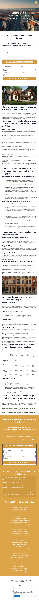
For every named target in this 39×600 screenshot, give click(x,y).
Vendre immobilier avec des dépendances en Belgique (19, 559)
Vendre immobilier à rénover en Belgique (19, 509)
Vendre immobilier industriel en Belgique (19, 544)
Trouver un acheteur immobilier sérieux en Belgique (19, 561)
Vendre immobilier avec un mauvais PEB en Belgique (19, 511)
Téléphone (5, 70)
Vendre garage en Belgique (19, 564)
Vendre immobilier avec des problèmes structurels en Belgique (19, 524)
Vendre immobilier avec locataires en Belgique (19, 531)
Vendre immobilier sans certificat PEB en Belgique (19, 533)
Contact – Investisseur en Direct (12, 580)
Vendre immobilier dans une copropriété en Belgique (19, 555)
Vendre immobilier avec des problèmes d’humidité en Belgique (19, 520)
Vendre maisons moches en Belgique (19, 566)
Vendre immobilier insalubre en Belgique (19, 513)
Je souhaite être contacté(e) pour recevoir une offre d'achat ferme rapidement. (16, 75)
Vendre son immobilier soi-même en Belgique (19, 572)
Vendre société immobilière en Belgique (19, 537)
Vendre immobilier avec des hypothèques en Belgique (19, 557)
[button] (37, 587)
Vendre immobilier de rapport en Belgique (19, 551)
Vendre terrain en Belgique (19, 546)
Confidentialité (5, 74)
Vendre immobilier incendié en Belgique (19, 562)
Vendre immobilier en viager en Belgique (19, 553)
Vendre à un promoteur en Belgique (19, 540)
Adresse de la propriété (7, 66)
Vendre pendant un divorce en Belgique (19, 518)
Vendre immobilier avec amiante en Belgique (19, 527)
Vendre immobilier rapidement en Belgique (19, 507)
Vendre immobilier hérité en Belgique (19, 516)
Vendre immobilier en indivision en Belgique (19, 568)
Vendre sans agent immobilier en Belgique (19, 570)
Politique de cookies (29, 580)
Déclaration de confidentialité (19, 581)
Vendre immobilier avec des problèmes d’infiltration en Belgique (19, 548)
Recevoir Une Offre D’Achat (19, 579)
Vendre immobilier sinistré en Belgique (19, 514)
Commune (21, 66)
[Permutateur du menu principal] (36, 2)
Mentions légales (21, 580)
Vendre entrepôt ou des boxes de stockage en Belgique (19, 538)
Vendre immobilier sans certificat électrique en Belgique (19, 535)
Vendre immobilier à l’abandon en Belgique (19, 529)
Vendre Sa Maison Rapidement (8, 579)
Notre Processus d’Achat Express (30, 579)
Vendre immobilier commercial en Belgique (19, 542)
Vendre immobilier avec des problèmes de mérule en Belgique (19, 522)
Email (20, 70)
